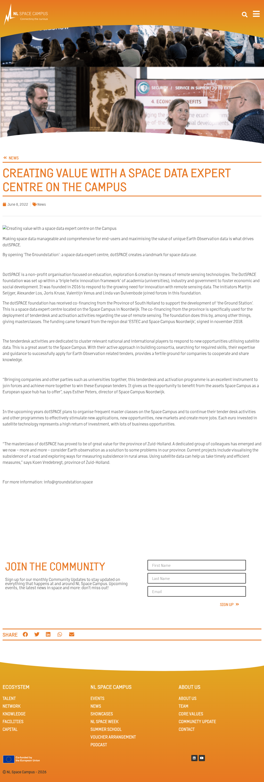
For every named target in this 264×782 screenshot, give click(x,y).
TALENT (9, 698)
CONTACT (187, 729)
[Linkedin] (194, 758)
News (41, 204)
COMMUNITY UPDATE (197, 721)
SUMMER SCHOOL (106, 729)
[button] (245, 15)
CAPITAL (10, 729)
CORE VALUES (191, 713)
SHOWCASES (101, 713)
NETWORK (12, 706)
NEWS (95, 706)
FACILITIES (13, 721)
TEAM (183, 706)
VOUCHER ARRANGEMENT (113, 737)
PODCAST (98, 744)
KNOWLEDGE (14, 713)
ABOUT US (187, 698)
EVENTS (97, 698)
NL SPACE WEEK (104, 721)
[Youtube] (202, 758)
